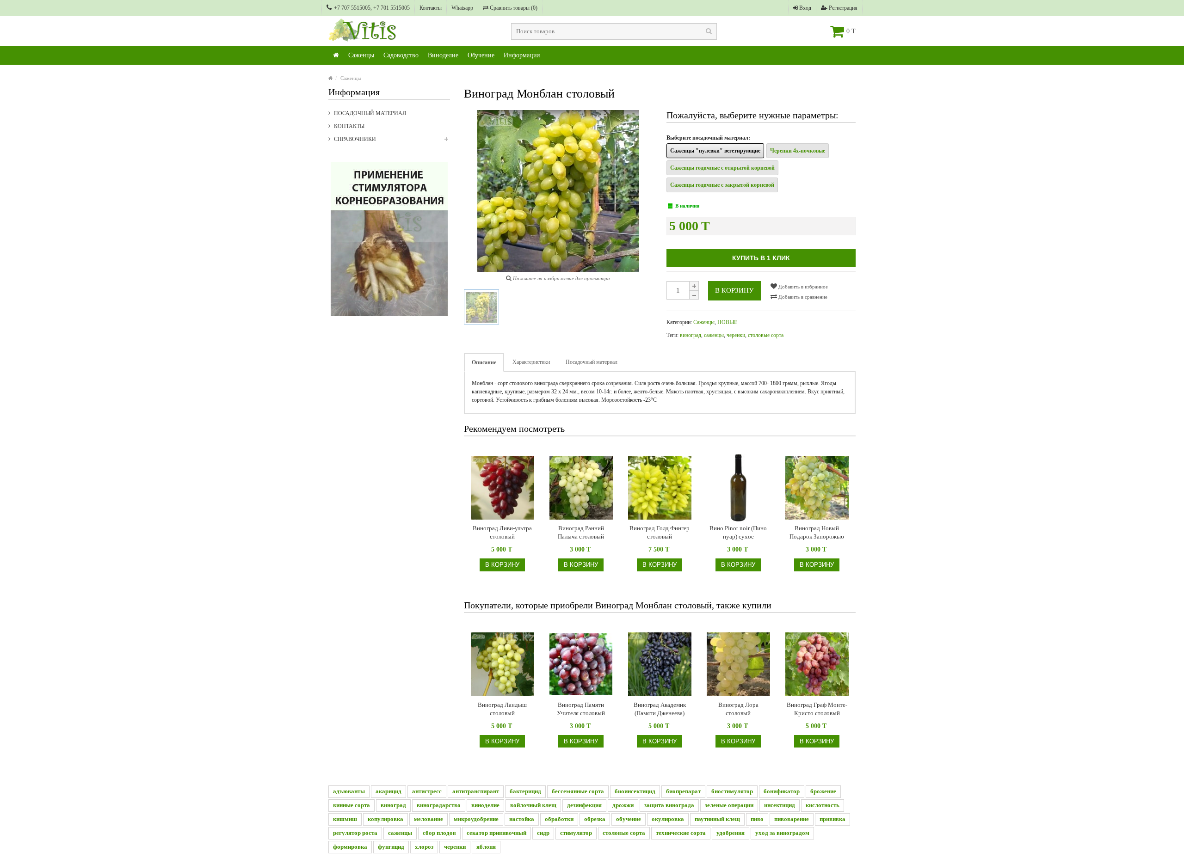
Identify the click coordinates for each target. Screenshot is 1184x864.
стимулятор (576, 832)
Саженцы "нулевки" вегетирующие (715, 150)
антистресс (427, 791)
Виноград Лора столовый (738, 709)
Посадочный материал (370, 113)
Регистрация (842, 8)
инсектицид (779, 805)
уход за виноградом (782, 832)
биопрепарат (683, 791)
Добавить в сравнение (802, 297)
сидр (543, 832)
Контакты (430, 8)
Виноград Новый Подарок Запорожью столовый (816, 533)
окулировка (668, 818)
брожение (823, 791)
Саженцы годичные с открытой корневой (722, 168)
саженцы (714, 335)
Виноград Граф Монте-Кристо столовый (817, 709)
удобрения (730, 832)
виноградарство (439, 805)
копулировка (385, 818)
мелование (428, 818)
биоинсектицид (635, 791)
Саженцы (361, 55)
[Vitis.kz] (336, 55)
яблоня (486, 846)
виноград (690, 335)
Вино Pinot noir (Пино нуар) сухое (738, 532)
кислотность (822, 805)
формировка (350, 846)
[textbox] (614, 31)
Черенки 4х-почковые (797, 150)
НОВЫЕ (727, 322)
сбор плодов (439, 832)
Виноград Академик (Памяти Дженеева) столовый (660, 709)
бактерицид (525, 791)
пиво (757, 818)
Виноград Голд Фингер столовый (659, 532)
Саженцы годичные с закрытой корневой (722, 185)
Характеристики (531, 362)
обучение (628, 818)
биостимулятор (732, 791)
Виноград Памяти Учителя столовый (581, 709)
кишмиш (345, 818)
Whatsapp (462, 8)
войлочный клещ (533, 805)
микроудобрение (476, 818)
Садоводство (401, 55)
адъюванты (349, 791)
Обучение (481, 55)
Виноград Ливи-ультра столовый (502, 532)
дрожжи (623, 805)
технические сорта (681, 832)
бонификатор (782, 791)
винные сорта (351, 805)
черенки (736, 335)
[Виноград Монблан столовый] (481, 307)
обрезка (594, 818)
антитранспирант (475, 791)
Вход (804, 8)
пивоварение (791, 818)
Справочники (355, 139)
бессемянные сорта (578, 791)
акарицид (388, 791)
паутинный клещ (717, 818)
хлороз (424, 846)
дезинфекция (584, 805)
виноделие (485, 805)
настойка (521, 818)
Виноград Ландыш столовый (502, 709)
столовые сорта (765, 335)
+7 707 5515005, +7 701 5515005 (372, 8)
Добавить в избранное (802, 286)
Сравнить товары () (512, 8)
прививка (832, 818)
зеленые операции (729, 805)
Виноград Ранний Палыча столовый (581, 532)
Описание (484, 362)
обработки (559, 818)
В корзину (734, 290)
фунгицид (391, 846)
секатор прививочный (496, 832)
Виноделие (443, 55)
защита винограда (669, 805)
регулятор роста (355, 832)
